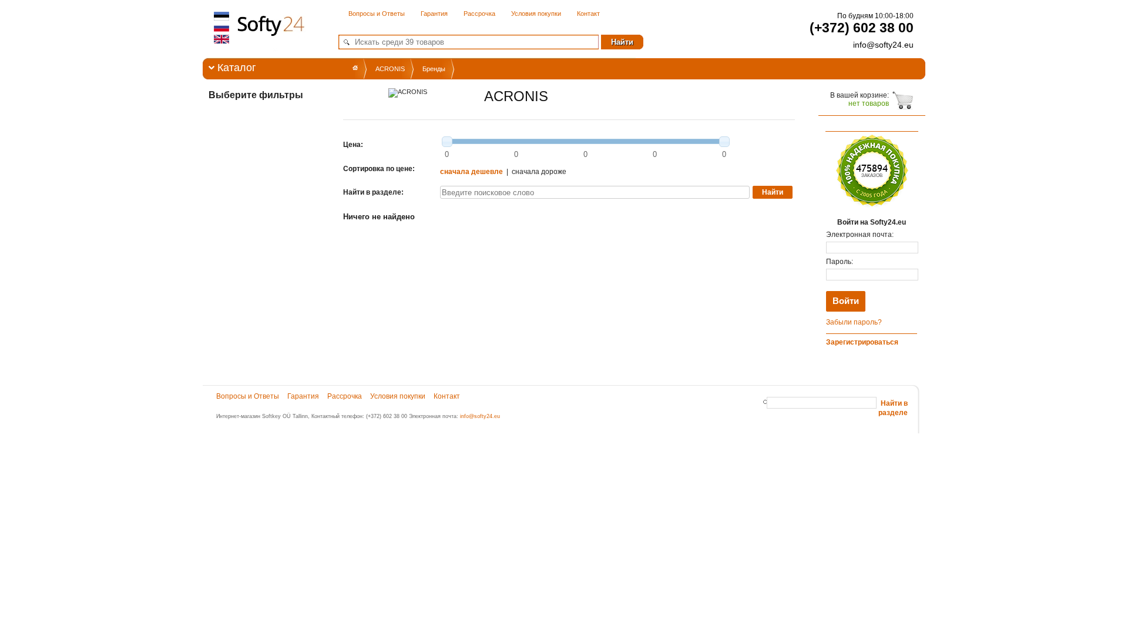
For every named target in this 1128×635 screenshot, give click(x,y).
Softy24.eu (268, 41)
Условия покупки (536, 13)
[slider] (447, 141)
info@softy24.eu (480, 416)
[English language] (222, 39)
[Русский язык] (222, 27)
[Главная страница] (355, 67)
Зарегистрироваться (862, 342)
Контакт (588, 13)
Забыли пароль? (854, 322)
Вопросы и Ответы (376, 13)
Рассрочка (479, 13)
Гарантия (434, 13)
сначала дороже (539, 172)
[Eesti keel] (222, 16)
